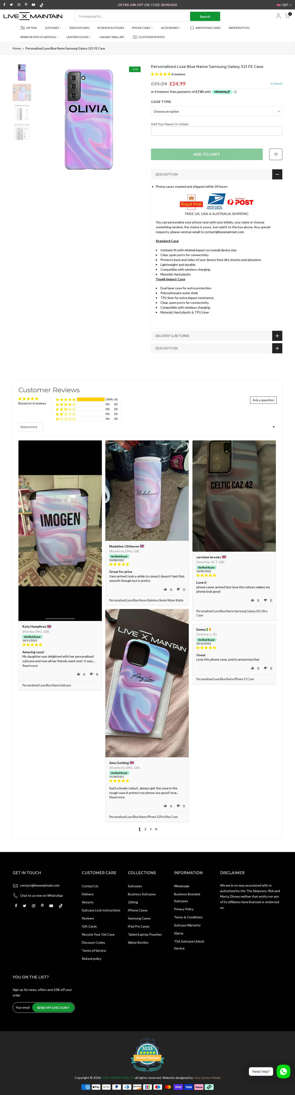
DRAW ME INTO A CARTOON (38, 37)
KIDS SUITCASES (79, 27)
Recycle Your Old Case (98, 934)
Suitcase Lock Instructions (101, 910)
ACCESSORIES (170, 27)
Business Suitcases (142, 894)
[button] (161, 74)
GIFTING (31, 27)
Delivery (88, 894)
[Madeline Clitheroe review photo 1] (147, 490)
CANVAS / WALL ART (111, 37)
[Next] (136, 119)
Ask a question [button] (263, 400)
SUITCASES (52, 27)
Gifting (133, 902)
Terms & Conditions (188, 917)
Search (205, 16)
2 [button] (145, 829)
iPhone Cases (138, 910)
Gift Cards (89, 926)
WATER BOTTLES (239, 27)
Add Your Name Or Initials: (170, 124)
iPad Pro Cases (139, 926)
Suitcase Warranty (187, 925)
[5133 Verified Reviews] (147, 1073)
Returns (88, 902)
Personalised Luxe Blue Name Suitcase (46, 685)
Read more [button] (30, 666)
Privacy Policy (184, 909)
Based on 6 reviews (32, 403)
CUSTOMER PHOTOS (152, 37)
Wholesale (181, 886)
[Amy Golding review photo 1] (147, 683)
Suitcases (135, 886)
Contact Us (90, 886)
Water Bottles (138, 942)
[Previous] (41, 119)
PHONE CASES (141, 27)
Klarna (178, 933)
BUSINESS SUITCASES (110, 27)
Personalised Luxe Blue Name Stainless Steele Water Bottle (146, 600)
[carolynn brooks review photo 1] (234, 496)
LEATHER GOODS (77, 37)
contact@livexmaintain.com (39, 885)
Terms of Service (94, 950)
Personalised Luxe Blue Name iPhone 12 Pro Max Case (143, 817)
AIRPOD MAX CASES (208, 27)
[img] (60, 644)
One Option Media (207, 1078)
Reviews (88, 918)
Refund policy (91, 958)
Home (17, 48)
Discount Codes (93, 942)
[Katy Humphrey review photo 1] (60, 530)
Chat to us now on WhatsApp (41, 895)
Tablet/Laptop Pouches (145, 934)
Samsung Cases (139, 918)
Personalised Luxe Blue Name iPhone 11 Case (225, 679)
